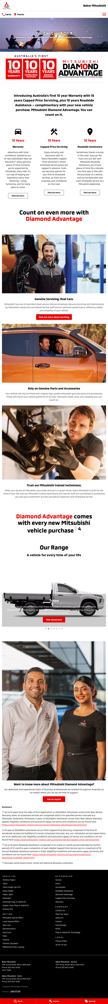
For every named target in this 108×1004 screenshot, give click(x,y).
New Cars (7, 925)
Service (58, 880)
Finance (6, 940)
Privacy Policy (61, 941)
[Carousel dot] (46, 628)
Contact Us (60, 910)
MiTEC (58, 929)
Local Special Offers (11, 921)
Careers (58, 921)
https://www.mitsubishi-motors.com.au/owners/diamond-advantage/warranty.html (44, 825)
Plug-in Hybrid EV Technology (67, 932)
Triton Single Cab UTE (12, 887)
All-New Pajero (9, 880)
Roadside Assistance (64, 891)
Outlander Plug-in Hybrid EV (14, 902)
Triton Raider (8, 891)
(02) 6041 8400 (14, 967)
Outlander (7, 898)
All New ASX (8, 909)
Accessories (60, 887)
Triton (5, 883)
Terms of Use (61, 945)
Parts (57, 883)
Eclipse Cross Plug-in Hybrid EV (16, 905)
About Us (59, 918)
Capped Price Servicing (65, 898)
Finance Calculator (10, 943)
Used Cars (7, 932)
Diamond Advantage (64, 894)
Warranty (59, 902)
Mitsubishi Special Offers (13, 918)
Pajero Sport (8, 894)
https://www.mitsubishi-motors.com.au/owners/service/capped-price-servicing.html (56, 839)
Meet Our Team (61, 914)
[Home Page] (6, 5)
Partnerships (60, 925)
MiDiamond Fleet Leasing (13, 947)
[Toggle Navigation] (104, 14)
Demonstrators (9, 929)
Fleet (5, 936)
